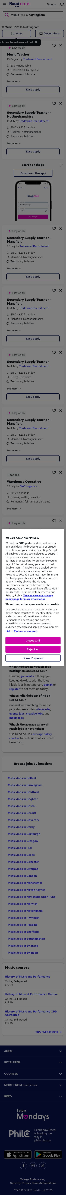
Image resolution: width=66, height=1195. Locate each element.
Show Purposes (33, 658)
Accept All (33, 640)
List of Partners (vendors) (21, 631)
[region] (33, 597)
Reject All (33, 649)
